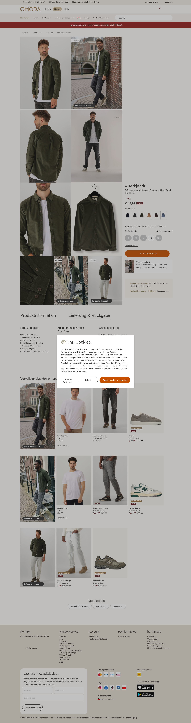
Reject (88, 380)
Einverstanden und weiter (115, 380)
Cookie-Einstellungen (68, 380)
